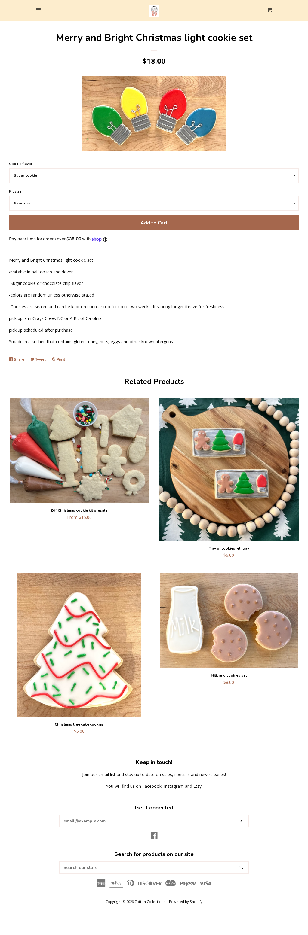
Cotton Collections (149, 901)
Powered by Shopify (185, 901)
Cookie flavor (20, 163)
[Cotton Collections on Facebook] (154, 836)
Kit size (15, 191)
